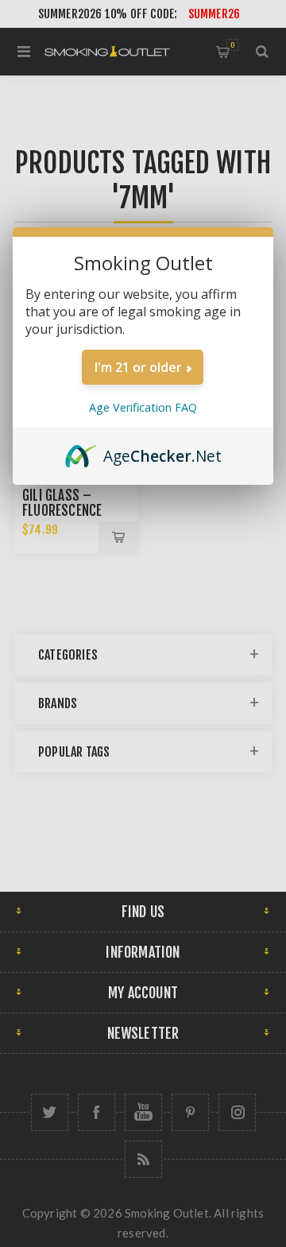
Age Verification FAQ (143, 407)
